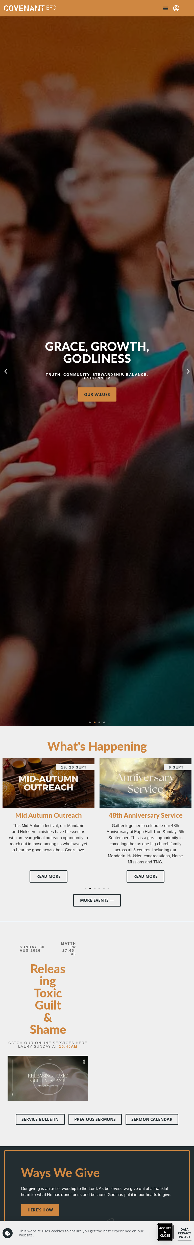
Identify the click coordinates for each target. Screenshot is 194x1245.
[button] (165, 8)
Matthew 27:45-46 (68, 948)
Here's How (40, 1210)
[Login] (176, 8)
